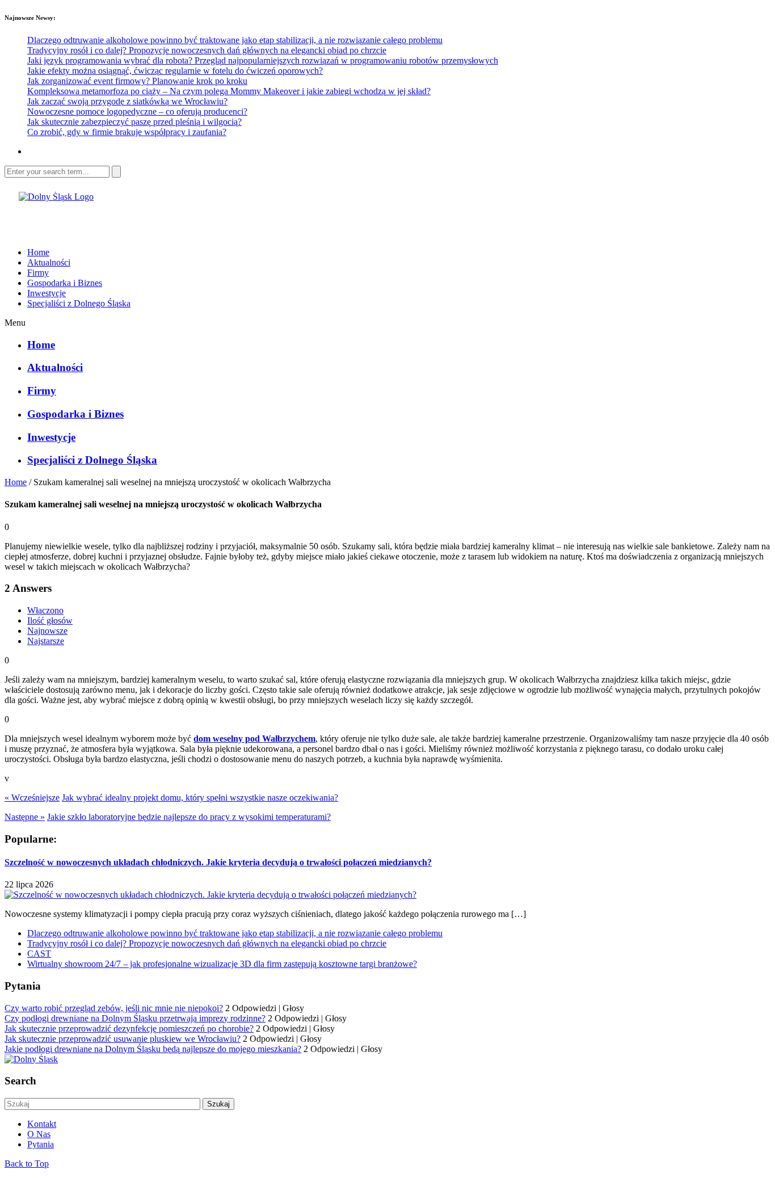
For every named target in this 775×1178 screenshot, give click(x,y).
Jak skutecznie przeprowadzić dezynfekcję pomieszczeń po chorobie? (129, 1028)
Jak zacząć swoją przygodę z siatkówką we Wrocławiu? (127, 101)
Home (38, 252)
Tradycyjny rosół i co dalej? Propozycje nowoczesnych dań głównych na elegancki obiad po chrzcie (206, 50)
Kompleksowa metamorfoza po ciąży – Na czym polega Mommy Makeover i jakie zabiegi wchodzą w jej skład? (229, 91)
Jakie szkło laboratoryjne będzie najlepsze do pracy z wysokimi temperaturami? (189, 817)
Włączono (45, 610)
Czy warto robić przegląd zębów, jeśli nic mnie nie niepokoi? (114, 1008)
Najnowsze (47, 631)
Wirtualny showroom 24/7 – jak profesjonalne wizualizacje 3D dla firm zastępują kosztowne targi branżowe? (222, 964)
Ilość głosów (50, 620)
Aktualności (48, 262)
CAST (39, 953)
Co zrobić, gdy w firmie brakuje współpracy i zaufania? (126, 132)
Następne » (25, 817)
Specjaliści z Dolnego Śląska (78, 303)
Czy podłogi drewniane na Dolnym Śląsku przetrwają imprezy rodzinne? (135, 1018)
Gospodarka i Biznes (64, 283)
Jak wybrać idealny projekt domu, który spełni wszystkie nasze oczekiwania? (200, 797)
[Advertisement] (137, 219)
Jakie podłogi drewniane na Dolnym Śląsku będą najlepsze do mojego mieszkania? (153, 1049)
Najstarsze (45, 641)
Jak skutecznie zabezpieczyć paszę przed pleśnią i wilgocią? (134, 122)
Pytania (40, 1144)
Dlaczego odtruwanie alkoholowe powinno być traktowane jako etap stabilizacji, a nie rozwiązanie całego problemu (235, 40)
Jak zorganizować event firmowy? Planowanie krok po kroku (137, 81)
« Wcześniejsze (32, 797)
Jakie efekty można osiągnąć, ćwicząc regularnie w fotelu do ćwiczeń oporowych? (175, 70)
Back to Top (27, 1163)
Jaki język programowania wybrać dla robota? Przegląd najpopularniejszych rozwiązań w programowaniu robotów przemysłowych (262, 60)
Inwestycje (46, 293)
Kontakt (41, 1124)
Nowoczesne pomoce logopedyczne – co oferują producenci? (137, 111)
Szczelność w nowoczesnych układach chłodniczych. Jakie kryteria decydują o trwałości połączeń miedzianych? (218, 862)
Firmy (38, 272)
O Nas (38, 1134)
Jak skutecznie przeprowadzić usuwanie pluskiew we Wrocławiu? (123, 1039)
